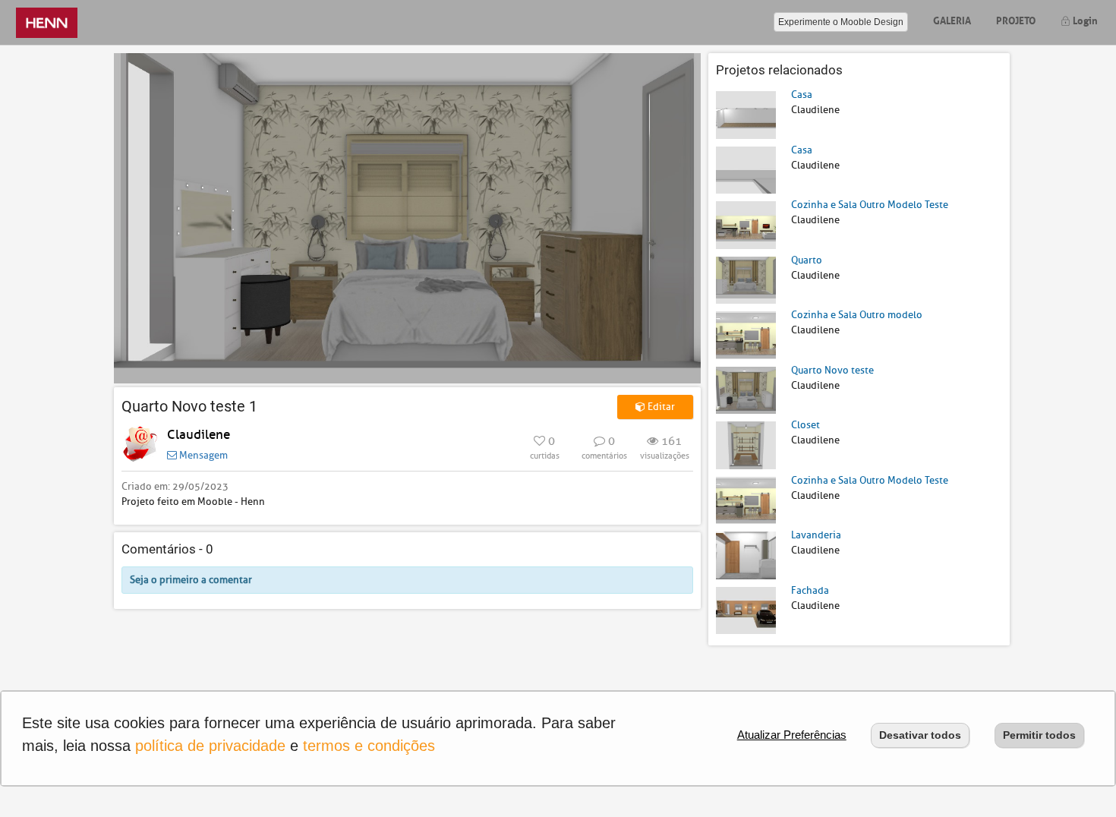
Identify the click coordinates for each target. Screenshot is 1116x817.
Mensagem (202, 455)
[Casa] (746, 114)
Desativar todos (920, 735)
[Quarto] (746, 279)
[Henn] (46, 22)
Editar (660, 406)
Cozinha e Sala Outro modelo (856, 314)
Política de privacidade (210, 745)
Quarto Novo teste (832, 370)
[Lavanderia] (746, 554)
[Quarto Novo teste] (746, 389)
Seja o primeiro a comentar (191, 579)
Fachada (810, 590)
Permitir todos (1039, 735)
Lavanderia (816, 534)
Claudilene (198, 435)
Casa (801, 94)
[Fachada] (746, 609)
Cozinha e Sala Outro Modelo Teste (869, 204)
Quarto (806, 260)
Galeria (952, 19)
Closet (805, 424)
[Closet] (746, 444)
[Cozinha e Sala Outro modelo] (746, 334)
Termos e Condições (369, 745)
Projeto (1016, 19)
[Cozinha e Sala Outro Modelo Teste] (746, 224)
